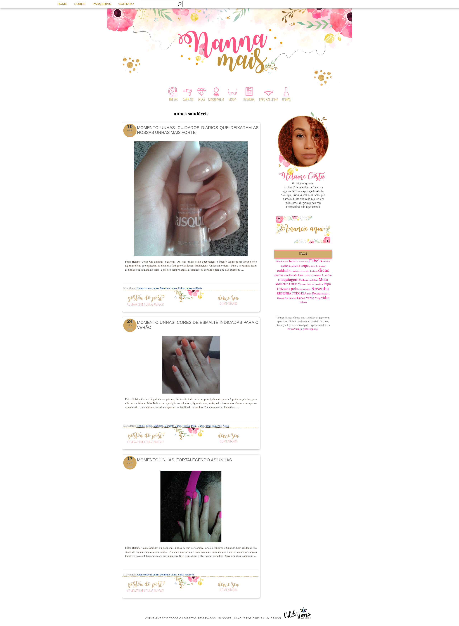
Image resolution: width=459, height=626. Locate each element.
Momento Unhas (168, 288)
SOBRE (80, 4)
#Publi (279, 261)
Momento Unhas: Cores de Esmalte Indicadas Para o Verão (198, 325)
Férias (149, 425)
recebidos (307, 289)
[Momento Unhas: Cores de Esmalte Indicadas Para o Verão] (191, 364)
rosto (309, 293)
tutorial (292, 298)
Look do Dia (308, 275)
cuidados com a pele (300, 271)
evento (279, 275)
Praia (193, 425)
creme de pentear (317, 266)
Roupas (317, 293)
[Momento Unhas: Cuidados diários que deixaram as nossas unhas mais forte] (191, 199)
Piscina (186, 425)
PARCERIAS (102, 4)
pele (294, 288)
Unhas (181, 288)
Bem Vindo (303, 261)
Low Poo (327, 275)
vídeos (303, 302)
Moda (323, 279)
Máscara (302, 284)
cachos (285, 265)
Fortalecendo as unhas (147, 288)
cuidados (284, 270)
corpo (305, 265)
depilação (314, 271)
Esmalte (140, 425)
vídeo (325, 297)
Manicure (158, 425)
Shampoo (325, 293)
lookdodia (317, 275)
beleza (293, 261)
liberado (293, 275)
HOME (62, 4)
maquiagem (288, 279)
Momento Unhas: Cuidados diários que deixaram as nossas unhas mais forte (198, 130)
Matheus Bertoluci (308, 280)
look (300, 275)
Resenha (320, 288)
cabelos (326, 261)
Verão (226, 425)
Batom (285, 261)
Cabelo (315, 260)
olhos (320, 284)
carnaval (295, 266)
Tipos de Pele (282, 298)
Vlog (317, 298)
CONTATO (126, 4)
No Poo (315, 284)
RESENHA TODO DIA (291, 293)
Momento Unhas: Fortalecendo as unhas (184, 460)
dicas (323, 269)
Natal (309, 284)
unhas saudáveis (194, 288)
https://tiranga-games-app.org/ (303, 328)
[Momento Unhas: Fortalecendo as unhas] (191, 505)
